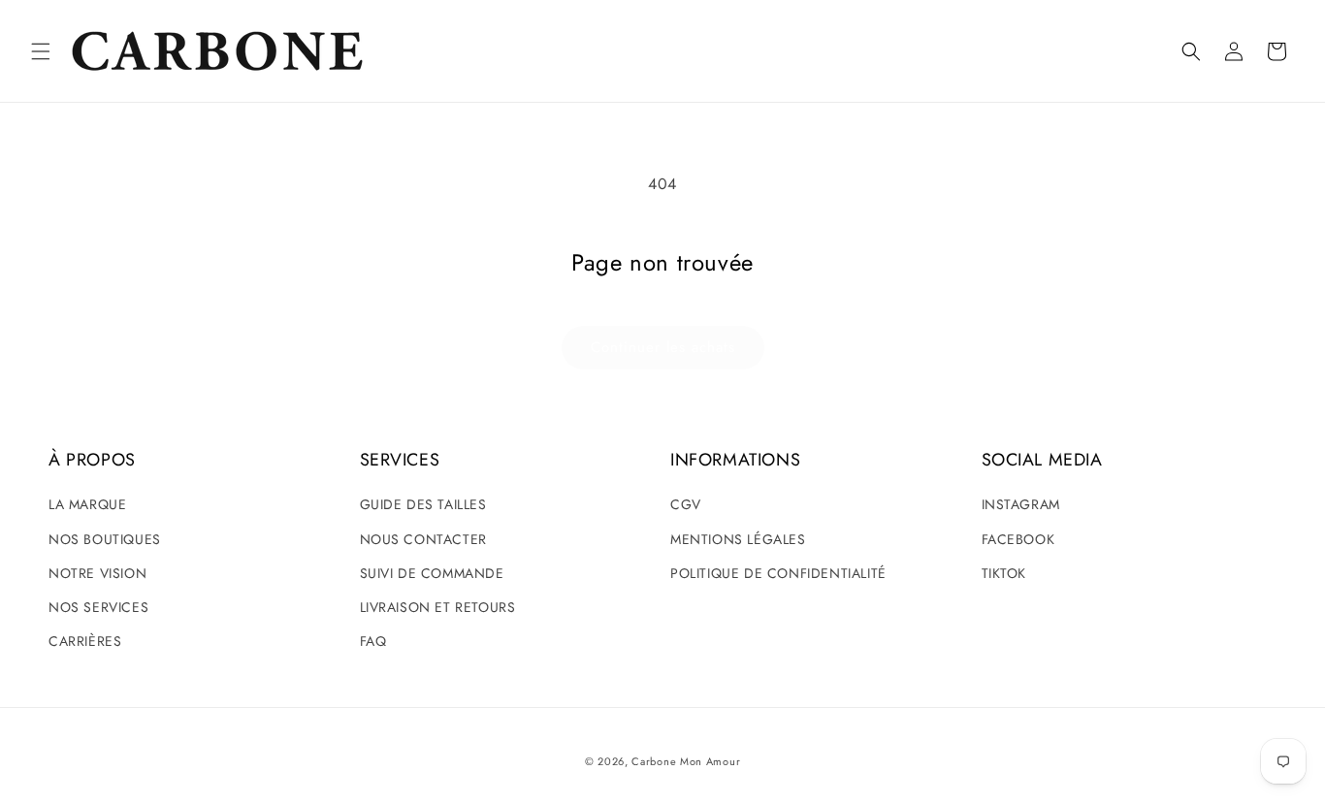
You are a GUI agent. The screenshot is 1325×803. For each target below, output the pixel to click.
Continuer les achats (663, 347)
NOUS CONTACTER (423, 539)
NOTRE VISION (97, 573)
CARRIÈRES (84, 641)
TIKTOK (1004, 573)
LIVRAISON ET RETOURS (438, 607)
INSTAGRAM (1021, 504)
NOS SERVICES (98, 607)
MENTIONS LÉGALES (738, 539)
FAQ (373, 641)
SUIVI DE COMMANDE (432, 573)
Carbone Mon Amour (685, 761)
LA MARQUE (87, 504)
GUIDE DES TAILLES (423, 504)
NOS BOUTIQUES (104, 539)
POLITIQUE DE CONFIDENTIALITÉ (778, 573)
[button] (40, 51)
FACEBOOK (1018, 539)
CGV (685, 504)
